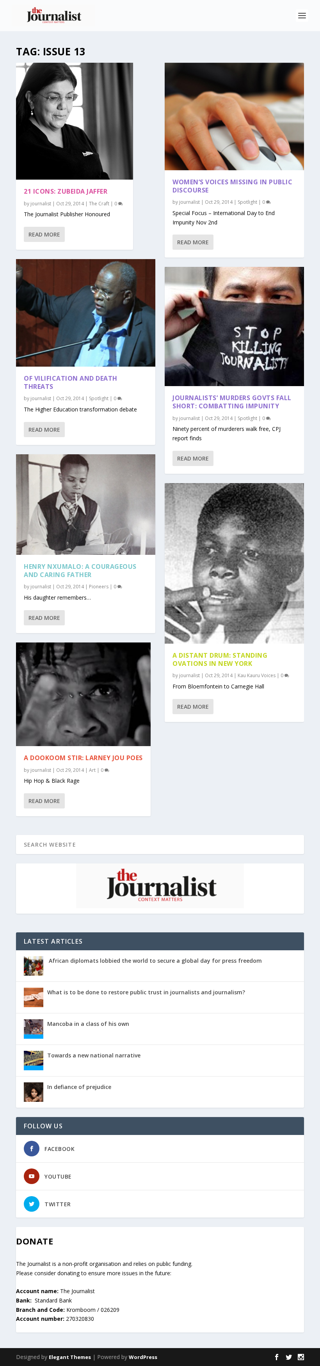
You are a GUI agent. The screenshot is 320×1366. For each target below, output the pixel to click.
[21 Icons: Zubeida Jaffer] (74, 121)
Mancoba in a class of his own (88, 1023)
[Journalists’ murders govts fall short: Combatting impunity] (234, 326)
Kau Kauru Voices (257, 675)
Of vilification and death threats (70, 382)
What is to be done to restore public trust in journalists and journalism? (146, 992)
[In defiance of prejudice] (33, 1092)
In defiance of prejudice (79, 1087)
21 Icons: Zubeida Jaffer (65, 191)
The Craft (99, 203)
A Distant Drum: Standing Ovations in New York (219, 659)
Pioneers (98, 586)
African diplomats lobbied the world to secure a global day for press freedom (154, 960)
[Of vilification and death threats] (85, 313)
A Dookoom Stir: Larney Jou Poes (83, 758)
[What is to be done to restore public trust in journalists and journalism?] (33, 997)
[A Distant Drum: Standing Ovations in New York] (234, 563)
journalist (40, 203)
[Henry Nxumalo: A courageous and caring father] (85, 504)
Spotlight (98, 398)
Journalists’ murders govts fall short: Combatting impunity (232, 402)
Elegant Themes (70, 1357)
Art (92, 770)
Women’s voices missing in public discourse (232, 186)
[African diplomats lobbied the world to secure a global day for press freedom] (33, 966)
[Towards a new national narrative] (33, 1060)
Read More (44, 234)
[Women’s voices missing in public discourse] (234, 116)
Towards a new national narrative (93, 1055)
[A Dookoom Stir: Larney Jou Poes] (83, 694)
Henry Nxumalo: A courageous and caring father (80, 570)
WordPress (143, 1357)
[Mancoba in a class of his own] (33, 1029)
